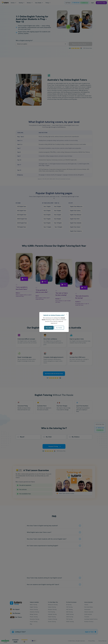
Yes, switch (49, 328)
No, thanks (59, 328)
